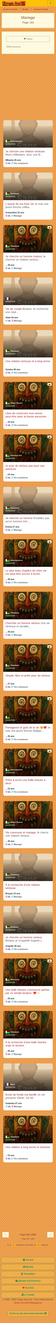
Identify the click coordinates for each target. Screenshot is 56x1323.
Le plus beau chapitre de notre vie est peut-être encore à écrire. (25, 572)
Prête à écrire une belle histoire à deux (25, 782)
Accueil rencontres (10, 9)
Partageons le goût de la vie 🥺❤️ (26, 727)
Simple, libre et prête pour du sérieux (27, 675)
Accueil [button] (29, 1260)
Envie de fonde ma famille (21, 1094)
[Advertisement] (28, 88)
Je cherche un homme (19, 518)
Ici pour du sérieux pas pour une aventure (24, 467)
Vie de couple (14, 308)
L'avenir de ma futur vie (20, 203)
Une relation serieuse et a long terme (27, 361)
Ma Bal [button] (29, 1267)
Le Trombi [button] (28, 1295)
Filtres (29, 39)
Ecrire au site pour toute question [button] (27, 1313)
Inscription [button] (29, 1274)
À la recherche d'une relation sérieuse (22, 886)
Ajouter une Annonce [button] (29, 1281)
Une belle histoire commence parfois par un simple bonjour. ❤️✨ (27, 991)
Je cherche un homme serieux (23, 937)
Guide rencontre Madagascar (28, 1303)
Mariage (25, 9)
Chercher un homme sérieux (23, 623)
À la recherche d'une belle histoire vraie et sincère (25, 1044)
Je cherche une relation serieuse (25, 151)
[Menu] (50, 3)
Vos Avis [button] (29, 1288)
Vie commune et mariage (21, 832)
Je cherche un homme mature (24, 256)
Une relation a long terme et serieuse (27, 1147)
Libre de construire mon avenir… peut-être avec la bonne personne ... (27, 415)
